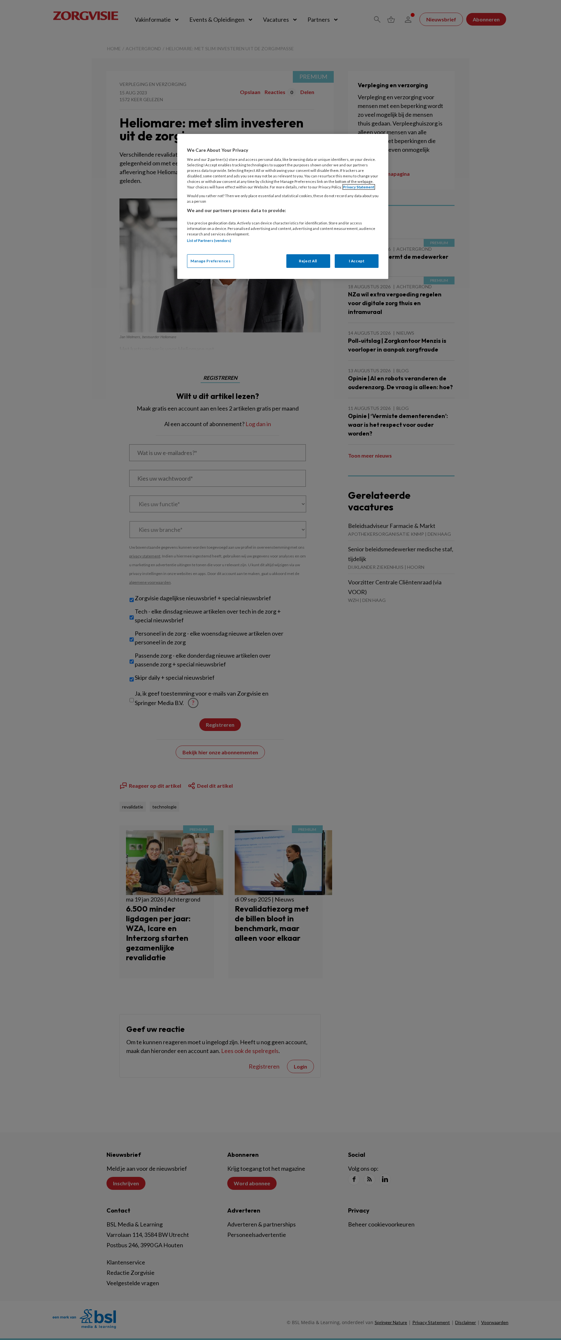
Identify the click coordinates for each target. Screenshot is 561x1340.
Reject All (308, 261)
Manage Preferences (211, 261)
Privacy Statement (358, 187)
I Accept (357, 261)
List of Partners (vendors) (209, 240)
